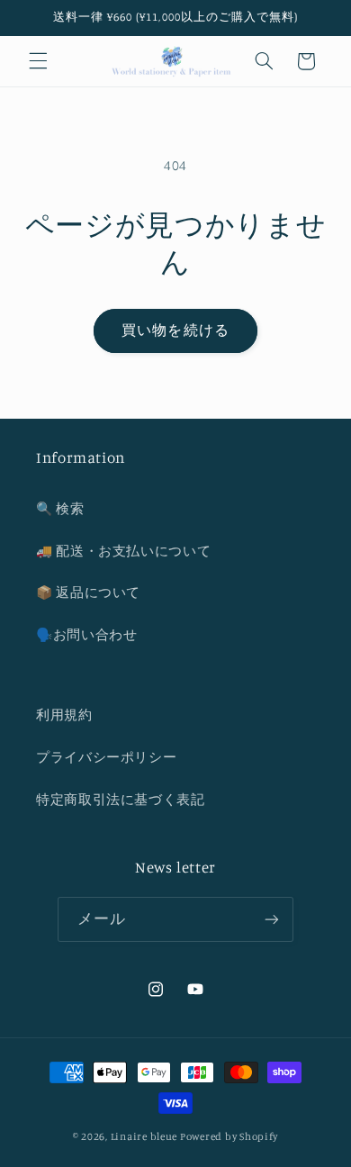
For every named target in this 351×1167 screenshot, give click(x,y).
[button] (37, 61)
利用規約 (64, 714)
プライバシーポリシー (106, 756)
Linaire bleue (144, 1136)
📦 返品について (88, 592)
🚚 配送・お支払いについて (123, 550)
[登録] (271, 919)
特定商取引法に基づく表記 (120, 799)
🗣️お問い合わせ (86, 634)
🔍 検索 (60, 508)
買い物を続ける (175, 330)
